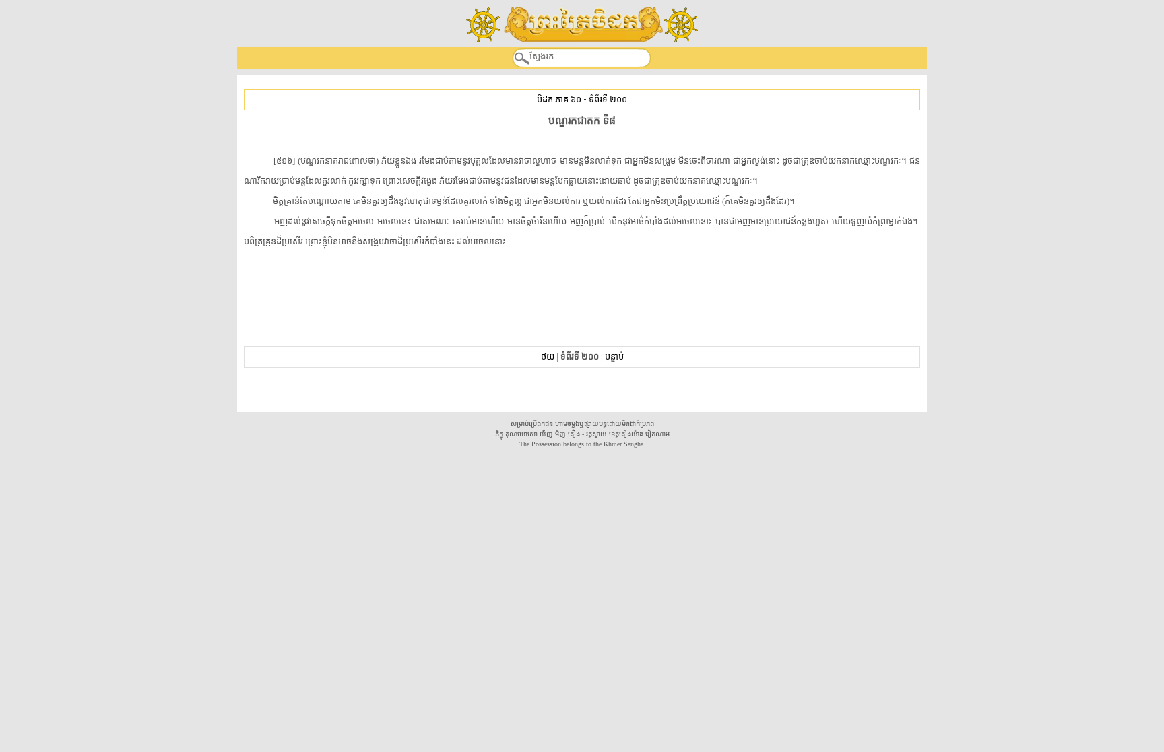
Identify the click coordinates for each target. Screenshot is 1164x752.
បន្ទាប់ (614, 356)
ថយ (547, 356)
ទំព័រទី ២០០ (608, 99)
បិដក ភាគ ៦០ (559, 99)
